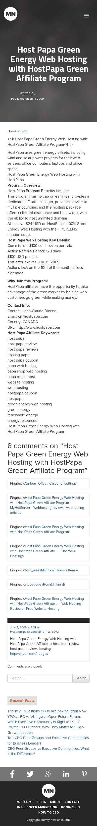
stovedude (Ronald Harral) (45, 584)
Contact (72, 801)
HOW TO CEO (48, 812)
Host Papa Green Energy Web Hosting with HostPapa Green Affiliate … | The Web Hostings (47, 551)
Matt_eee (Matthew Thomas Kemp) (51, 570)
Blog (23, 131)
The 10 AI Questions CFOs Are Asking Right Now (47, 711)
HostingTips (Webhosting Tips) (30, 631)
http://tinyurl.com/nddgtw (29, 654)
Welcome (25, 801)
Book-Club (70, 807)
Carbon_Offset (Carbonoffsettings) (51, 483)
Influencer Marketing (37, 807)
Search (81, 678)
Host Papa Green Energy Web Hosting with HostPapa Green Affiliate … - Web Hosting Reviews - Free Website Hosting (47, 604)
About (55, 801)
